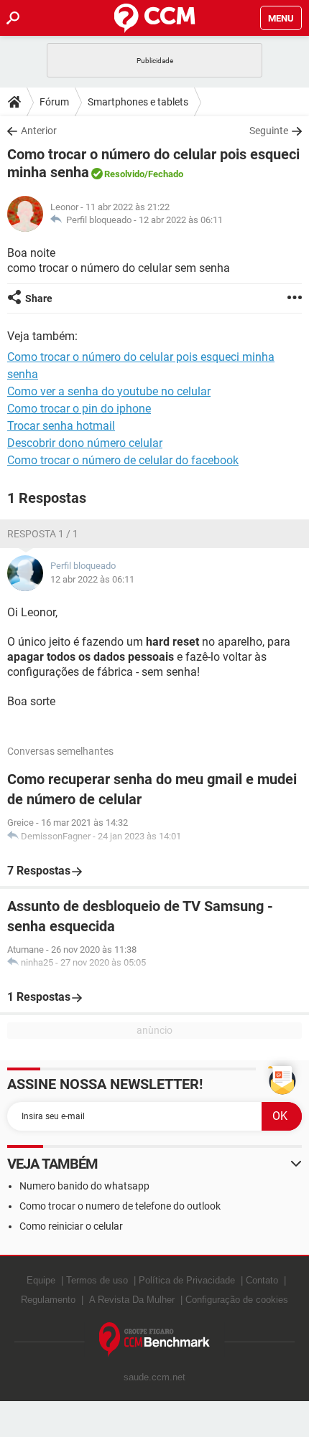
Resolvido (124, 174)
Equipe (41, 1280)
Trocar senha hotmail (61, 426)
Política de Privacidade (187, 1280)
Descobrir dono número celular (84, 443)
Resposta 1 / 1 (42, 534)
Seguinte (268, 130)
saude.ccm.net (154, 1377)
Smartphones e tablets (138, 102)
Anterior (39, 130)
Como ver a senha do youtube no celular (109, 391)
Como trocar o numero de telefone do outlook (120, 1206)
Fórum (54, 102)
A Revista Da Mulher (132, 1299)
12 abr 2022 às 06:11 (181, 220)
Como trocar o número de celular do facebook (123, 460)
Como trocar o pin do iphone (79, 408)
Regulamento (48, 1299)
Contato (262, 1280)
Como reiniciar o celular (71, 1226)
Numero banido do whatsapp (84, 1186)
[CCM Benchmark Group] (155, 1339)
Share (38, 298)
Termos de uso (97, 1280)
